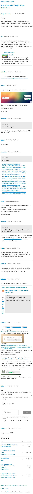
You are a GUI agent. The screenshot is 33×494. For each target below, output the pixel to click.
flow (2, 454)
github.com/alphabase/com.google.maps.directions (14, 287)
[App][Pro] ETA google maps (9, 444)
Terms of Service (23, 485)
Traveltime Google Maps (8, 450)
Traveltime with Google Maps (12, 5)
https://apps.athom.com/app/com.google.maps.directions (14, 78)
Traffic (11, 55)
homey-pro (8, 446)
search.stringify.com (9, 52)
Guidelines (14, 485)
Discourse (9, 491)
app (5, 446)
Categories (8, 485)
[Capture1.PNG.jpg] (16, 97)
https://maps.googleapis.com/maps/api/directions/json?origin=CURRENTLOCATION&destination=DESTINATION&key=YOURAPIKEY (16, 347)
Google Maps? (5, 458)
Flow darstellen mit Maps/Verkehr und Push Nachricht (7, 465)
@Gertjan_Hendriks (16, 327)
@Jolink (25, 327)
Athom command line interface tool (12, 239)
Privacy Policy (4, 488)
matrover (3, 302)
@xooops (8, 327)
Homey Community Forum (7, 1)
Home (2, 485)
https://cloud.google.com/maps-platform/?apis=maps (15, 358)
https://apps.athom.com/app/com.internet (10, 331)
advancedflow (12, 454)
